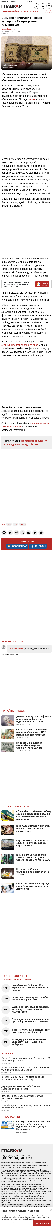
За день (28, 979)
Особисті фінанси (15, 806)
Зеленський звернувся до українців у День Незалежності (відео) (23, 1097)
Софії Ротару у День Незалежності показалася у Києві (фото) (31, 1031)
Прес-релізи (10, 1116)
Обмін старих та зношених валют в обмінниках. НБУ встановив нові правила (31, 732)
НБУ (15, 524)
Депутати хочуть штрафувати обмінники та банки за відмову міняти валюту (33, 719)
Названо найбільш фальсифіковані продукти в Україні (32, 872)
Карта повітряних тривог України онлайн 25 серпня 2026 (30, 998)
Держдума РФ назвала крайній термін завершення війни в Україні (21, 1087)
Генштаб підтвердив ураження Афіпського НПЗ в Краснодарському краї (25, 1059)
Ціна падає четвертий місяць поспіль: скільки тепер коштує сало (33, 828)
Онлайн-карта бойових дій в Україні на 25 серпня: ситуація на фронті (30, 987)
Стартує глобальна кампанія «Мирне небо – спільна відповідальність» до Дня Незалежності (33, 1125)
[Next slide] (50, 11)
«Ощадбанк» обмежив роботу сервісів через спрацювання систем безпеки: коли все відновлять (33, 815)
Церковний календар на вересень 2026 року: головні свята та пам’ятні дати (30, 1009)
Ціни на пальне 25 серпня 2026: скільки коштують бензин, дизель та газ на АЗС (33, 857)
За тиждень (6, 979)
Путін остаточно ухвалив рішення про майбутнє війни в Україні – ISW (31, 1020)
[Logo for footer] (11, 1152)
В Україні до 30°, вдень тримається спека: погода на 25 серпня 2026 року (22, 1078)
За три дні (18, 979)
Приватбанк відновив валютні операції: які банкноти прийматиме (29, 745)
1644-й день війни (10, 11)
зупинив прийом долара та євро (19, 345)
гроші (9, 524)
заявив (31, 99)
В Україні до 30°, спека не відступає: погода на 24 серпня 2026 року (25, 1106)
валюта (23, 524)
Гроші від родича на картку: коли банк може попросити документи (32, 886)
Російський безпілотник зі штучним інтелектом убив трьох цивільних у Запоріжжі (25, 1068)
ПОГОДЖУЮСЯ (42, 1223)
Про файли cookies (9, 1223)
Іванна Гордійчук (8, 29)
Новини (7, 1053)
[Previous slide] (46, 11)
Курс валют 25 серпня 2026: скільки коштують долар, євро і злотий (32, 843)
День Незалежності (30, 11)
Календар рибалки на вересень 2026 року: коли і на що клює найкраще (29, 1042)
